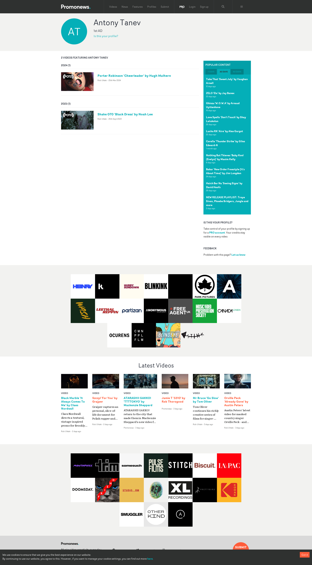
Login (192, 6)
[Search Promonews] (223, 6)
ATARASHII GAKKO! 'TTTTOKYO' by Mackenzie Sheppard (138, 401)
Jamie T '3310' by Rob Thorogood (173, 399)
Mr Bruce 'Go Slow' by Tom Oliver (206, 399)
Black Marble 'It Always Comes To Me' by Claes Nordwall (73, 403)
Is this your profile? (106, 36)
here (150, 559)
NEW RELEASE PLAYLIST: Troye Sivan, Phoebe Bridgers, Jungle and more (227, 201)
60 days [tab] (237, 71)
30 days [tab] (224, 71)
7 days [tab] (211, 71)
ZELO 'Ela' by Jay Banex (220, 93)
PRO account (217, 232)
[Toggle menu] (242, 6)
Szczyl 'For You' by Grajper (104, 399)
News (125, 6)
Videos (113, 6)
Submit (165, 6)
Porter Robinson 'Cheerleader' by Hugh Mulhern (134, 76)
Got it (304, 555)
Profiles (151, 6)
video (64, 393)
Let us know (238, 255)
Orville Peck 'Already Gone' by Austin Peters (236, 401)
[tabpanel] (227, 144)
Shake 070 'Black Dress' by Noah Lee (125, 114)
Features (137, 6)
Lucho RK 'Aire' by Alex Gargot (224, 131)
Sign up (204, 6)
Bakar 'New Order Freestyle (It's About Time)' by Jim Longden (225, 171)
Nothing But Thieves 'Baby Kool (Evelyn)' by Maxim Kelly (225, 157)
